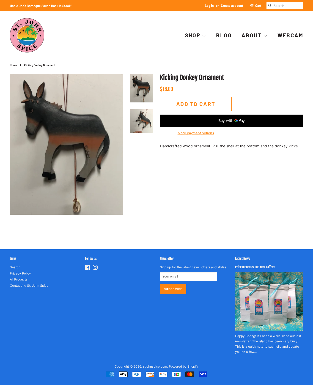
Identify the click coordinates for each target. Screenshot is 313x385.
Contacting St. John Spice (29, 285)
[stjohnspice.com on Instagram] (95, 268)
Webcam (290, 35)
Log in (209, 6)
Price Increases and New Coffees (255, 267)
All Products (18, 279)
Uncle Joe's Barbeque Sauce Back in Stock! (41, 6)
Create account (232, 6)
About (252, 35)
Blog (224, 35)
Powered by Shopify (184, 366)
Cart (258, 6)
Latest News (242, 259)
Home (13, 65)
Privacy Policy (20, 273)
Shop (193, 35)
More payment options (196, 133)
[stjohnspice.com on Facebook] (87, 268)
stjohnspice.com (155, 366)
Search (15, 267)
